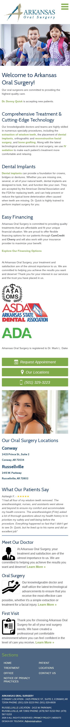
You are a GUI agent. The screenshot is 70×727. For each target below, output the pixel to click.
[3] (23, 60)
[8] (46, 60)
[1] (14, 60)
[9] (51, 60)
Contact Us (47, 673)
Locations (46, 667)
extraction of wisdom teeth (19, 134)
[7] (42, 60)
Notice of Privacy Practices (17, 680)
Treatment (12, 667)
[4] (28, 60)
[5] (32, 60)
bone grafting (27, 142)
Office (8, 673)
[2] (18, 60)
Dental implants (12, 173)
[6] (37, 60)
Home (8, 662)
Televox (18, 721)
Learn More (35, 566)
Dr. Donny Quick (12, 101)
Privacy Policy (42, 718)
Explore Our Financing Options (22, 250)
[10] (56, 60)
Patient (44, 662)
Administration (33, 721)
